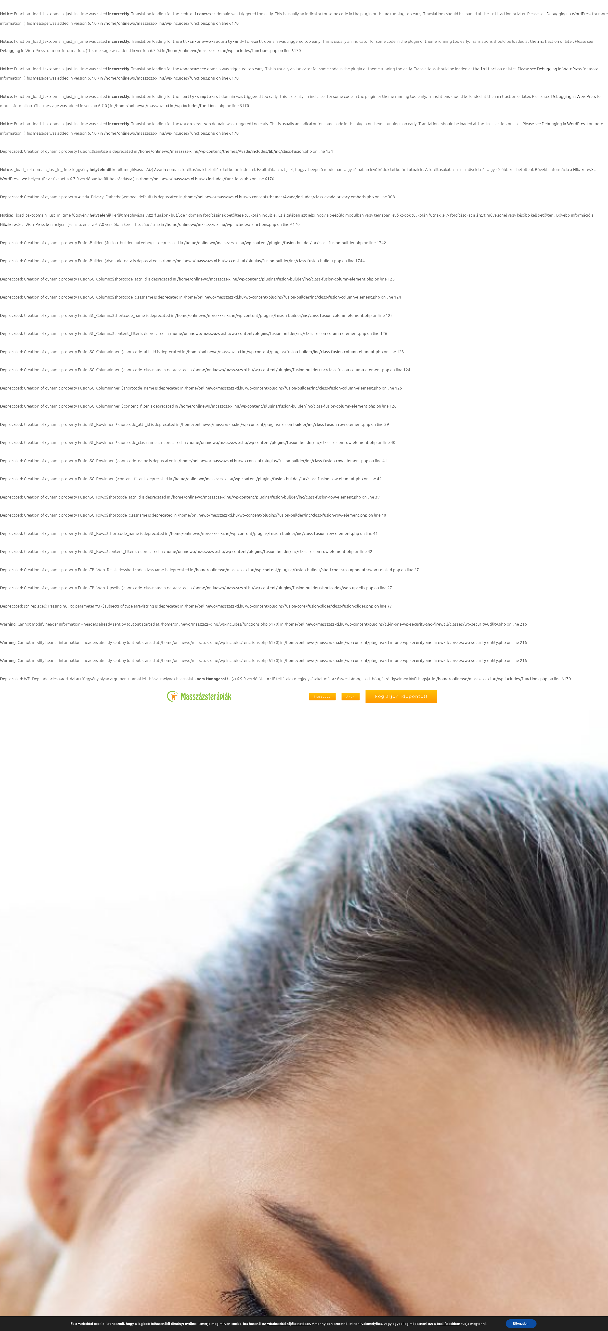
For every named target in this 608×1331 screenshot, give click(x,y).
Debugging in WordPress (568, 13)
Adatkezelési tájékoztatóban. (289, 1323)
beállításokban (448, 1323)
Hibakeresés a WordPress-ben (26, 224)
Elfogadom (521, 1323)
